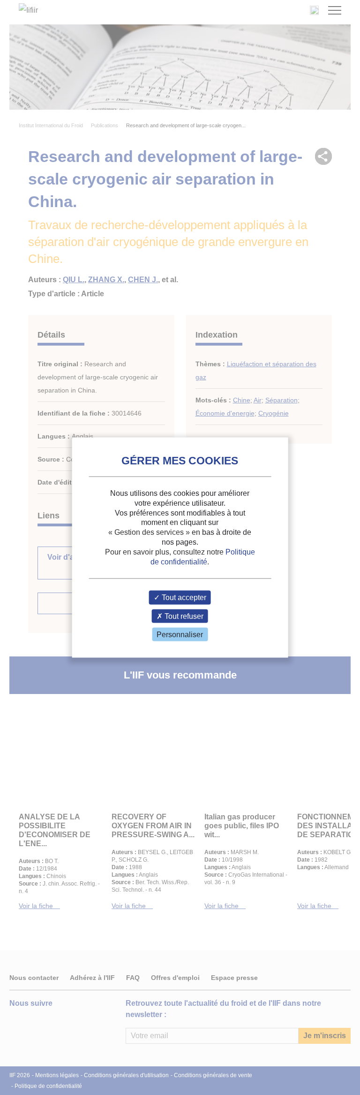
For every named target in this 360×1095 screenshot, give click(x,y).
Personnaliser (180, 634)
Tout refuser (183, 616)
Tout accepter (183, 597)
